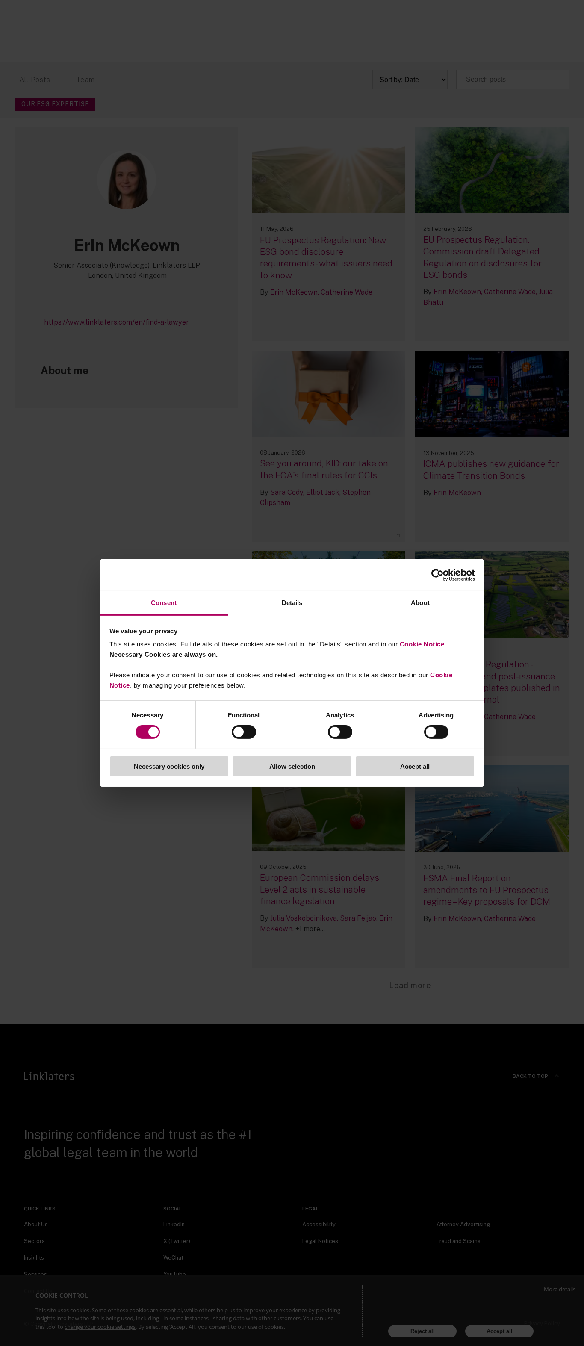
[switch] (244, 732)
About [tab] (420, 602)
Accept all (415, 766)
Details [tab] (292, 602)
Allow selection (292, 766)
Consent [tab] (164, 602)
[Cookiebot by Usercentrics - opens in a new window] (437, 574)
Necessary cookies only (169, 766)
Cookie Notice (422, 644)
